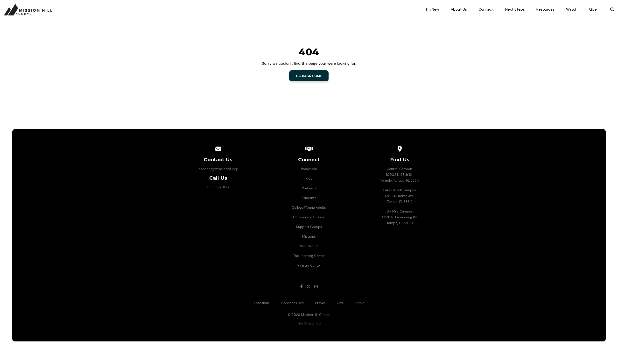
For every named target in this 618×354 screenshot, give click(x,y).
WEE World (309, 246)
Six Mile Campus (400, 211)
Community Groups (309, 217)
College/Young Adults (309, 207)
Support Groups (309, 227)
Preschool (309, 169)
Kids (309, 178)
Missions (309, 236)
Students (309, 198)
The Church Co (309, 323)
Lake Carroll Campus (399, 190)
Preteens (309, 188)
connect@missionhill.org (218, 169)
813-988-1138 (218, 187)
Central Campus (400, 169)
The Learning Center (309, 256)
